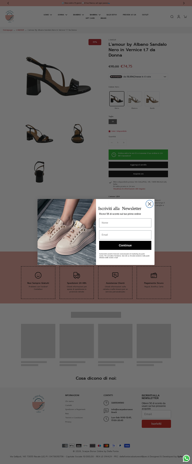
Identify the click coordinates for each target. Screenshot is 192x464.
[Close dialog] (149, 204)
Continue (125, 245)
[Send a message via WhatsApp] (186, 458)
